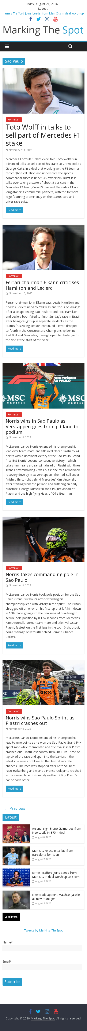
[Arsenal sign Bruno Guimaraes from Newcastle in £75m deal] (16, 827)
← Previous (15, 808)
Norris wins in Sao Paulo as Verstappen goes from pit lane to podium (42, 426)
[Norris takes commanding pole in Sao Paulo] (43, 519)
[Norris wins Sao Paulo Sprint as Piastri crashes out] (43, 662)
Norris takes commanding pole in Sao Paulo (42, 577)
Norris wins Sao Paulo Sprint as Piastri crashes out (40, 720)
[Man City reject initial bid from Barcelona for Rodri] (16, 849)
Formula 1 (14, 119)
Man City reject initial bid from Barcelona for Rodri (38, 13)
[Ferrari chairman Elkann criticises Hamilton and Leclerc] (43, 227)
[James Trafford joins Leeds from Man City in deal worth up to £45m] (16, 871)
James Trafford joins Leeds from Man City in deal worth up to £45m (56, 875)
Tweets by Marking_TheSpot (43, 930)
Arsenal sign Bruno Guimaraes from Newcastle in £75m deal (56, 831)
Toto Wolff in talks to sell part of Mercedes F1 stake (43, 135)
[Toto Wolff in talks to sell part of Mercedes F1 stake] (43, 70)
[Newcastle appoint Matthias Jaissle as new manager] (16, 893)
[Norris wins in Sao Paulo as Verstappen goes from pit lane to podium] (43, 365)
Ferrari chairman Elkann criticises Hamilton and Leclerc (42, 285)
